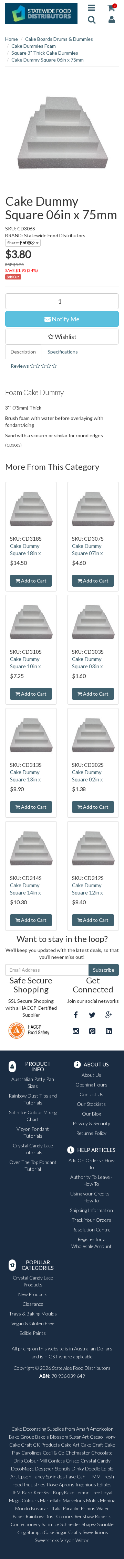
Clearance (32, 1304)
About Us (91, 1075)
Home (11, 39)
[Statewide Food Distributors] (41, 13)
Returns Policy (91, 1133)
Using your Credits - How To (91, 1197)
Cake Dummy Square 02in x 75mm (87, 779)
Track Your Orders (91, 1220)
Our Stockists (91, 1104)
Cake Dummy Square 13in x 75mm (25, 779)
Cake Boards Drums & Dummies (59, 39)
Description (23, 352)
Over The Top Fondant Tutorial (32, 1165)
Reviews (20, 366)
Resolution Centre (91, 1229)
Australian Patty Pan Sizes (32, 1082)
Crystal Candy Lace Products (33, 1281)
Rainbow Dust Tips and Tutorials (33, 1099)
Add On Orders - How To (91, 1163)
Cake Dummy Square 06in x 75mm (47, 60)
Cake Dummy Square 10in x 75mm (25, 666)
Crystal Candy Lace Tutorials (33, 1149)
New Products (33, 1294)
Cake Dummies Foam (33, 46)
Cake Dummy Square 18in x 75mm (25, 553)
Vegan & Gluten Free (32, 1323)
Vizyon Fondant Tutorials (33, 1132)
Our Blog (91, 1114)
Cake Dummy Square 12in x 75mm (87, 892)
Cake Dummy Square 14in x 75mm (25, 892)
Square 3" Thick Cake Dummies (44, 53)
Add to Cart (33, 581)
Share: (13, 242)
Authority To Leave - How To (91, 1180)
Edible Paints (33, 1333)
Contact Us (91, 1094)
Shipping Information (91, 1210)
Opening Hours (91, 1085)
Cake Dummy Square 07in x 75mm (87, 553)
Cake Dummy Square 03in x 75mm (87, 666)
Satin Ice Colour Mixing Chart (32, 1115)
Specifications (63, 352)
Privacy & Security (91, 1123)
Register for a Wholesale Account (91, 1242)
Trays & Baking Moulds (33, 1314)
